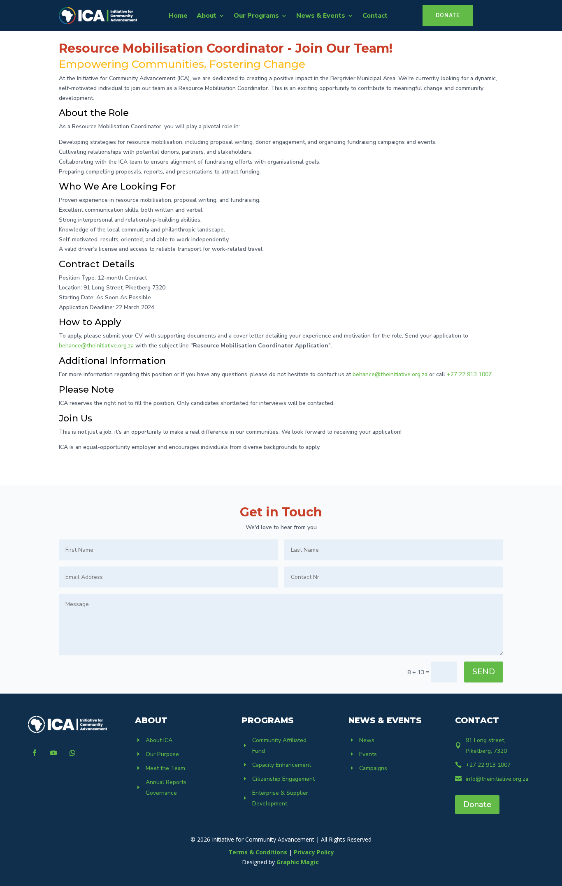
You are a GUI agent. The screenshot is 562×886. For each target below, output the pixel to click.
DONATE (448, 15)
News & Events (320, 15)
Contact (375, 15)
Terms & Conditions (257, 852)
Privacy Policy (314, 852)
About (206, 15)
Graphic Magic (298, 862)
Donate (477, 804)
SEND (483, 671)
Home (178, 15)
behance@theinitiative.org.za (96, 345)
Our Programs (256, 15)
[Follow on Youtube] (53, 752)
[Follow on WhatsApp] (72, 752)
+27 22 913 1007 (469, 374)
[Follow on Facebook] (34, 752)
